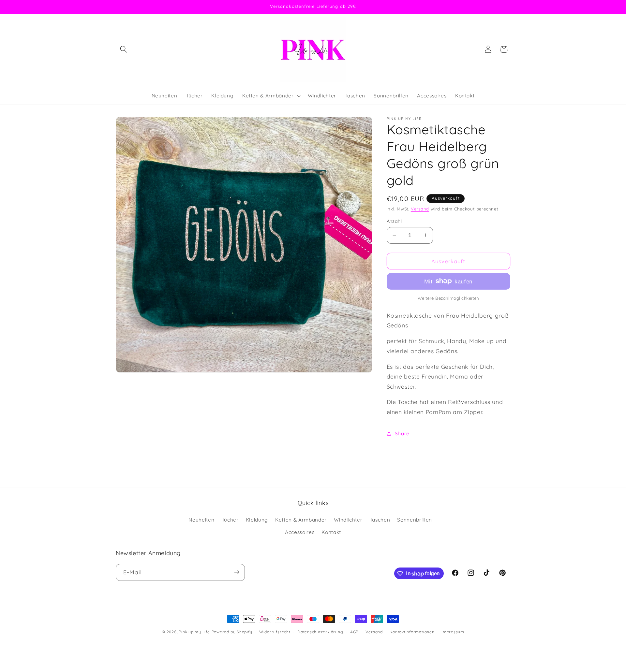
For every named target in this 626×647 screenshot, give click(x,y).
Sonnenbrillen (414, 520)
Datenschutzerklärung (320, 631)
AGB (354, 631)
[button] (123, 49)
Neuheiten (201, 520)
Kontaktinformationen (412, 631)
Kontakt (331, 532)
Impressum (452, 631)
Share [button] (402, 433)
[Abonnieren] (237, 572)
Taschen (380, 520)
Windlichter (348, 520)
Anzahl (394, 221)
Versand (420, 208)
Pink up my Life (194, 631)
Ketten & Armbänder (301, 520)
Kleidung (257, 520)
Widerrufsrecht (275, 631)
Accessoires (299, 532)
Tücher (230, 520)
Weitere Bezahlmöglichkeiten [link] (448, 298)
